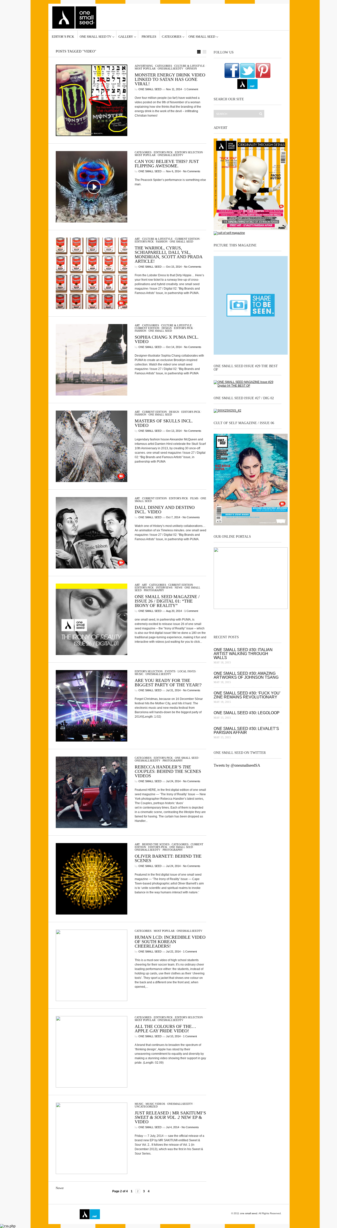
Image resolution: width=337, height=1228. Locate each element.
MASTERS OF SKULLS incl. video (164, 423)
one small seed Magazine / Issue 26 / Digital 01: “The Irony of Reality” (167, 601)
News (178, 587)
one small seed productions (138, 1214)
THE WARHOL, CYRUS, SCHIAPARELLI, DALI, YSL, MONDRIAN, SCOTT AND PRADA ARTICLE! (168, 254)
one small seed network (247, 84)
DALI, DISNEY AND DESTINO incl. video (165, 509)
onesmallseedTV (170, 68)
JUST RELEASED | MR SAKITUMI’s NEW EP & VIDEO (170, 1117)
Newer (60, 1188)
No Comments (191, 171)
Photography (154, 590)
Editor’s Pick (63, 36)
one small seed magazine (66, 1214)
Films (194, 498)
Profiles (149, 36)
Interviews (164, 587)
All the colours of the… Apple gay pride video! (165, 1028)
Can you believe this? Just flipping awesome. (167, 163)
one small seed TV (95, 36)
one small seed (201, 36)
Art (137, 238)
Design (167, 328)
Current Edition (187, 238)
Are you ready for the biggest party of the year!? (168, 682)
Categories (171, 36)
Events (170, 671)
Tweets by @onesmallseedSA (237, 765)
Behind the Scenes (155, 844)
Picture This (159, 1214)
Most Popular (145, 68)
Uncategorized (146, 1106)
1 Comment (191, 89)
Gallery (125, 36)
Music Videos (155, 1103)
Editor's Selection (189, 152)
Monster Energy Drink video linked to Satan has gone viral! (170, 79)
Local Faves (187, 671)
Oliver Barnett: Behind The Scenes (168, 858)
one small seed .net (271, 618)
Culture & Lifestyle (189, 65)
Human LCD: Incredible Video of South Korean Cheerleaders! (170, 942)
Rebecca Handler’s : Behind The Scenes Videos (168, 771)
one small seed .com (224, 618)
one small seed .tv (247, 618)
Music (139, 674)
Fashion (162, 241)
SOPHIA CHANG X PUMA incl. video (167, 339)
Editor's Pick (163, 152)
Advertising (144, 65)
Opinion (191, 68)
